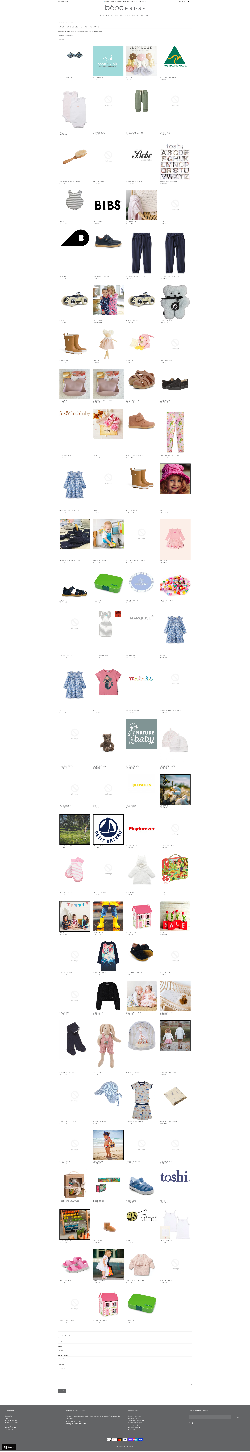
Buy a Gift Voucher (11, 1420)
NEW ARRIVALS (111, 15)
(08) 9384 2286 (63, 1)
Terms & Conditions (11, 1423)
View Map (69, 1418)
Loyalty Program (10, 1427)
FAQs (6, 1418)
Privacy (7, 1425)
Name (60, 1338)
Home (60, 22)
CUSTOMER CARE (143, 15)
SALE (122, 15)
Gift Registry (9, 1429)
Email (60, 1346)
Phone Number (63, 1355)
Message (61, 1364)
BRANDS (131, 15)
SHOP (99, 15)
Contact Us (8, 1416)
